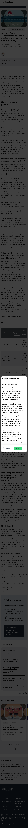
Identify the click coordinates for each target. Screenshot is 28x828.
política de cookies (15, 408)
